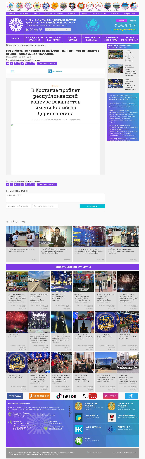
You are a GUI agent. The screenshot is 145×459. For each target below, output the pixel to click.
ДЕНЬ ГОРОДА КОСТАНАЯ (14, 336)
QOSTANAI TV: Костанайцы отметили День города (58, 297)
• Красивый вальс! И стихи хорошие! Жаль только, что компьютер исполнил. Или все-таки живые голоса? (123, 105)
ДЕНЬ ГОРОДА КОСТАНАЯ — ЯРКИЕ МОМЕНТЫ (83, 337)
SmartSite (131, 452)
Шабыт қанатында (99, 14)
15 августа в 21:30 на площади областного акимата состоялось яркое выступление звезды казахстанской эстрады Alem (61, 339)
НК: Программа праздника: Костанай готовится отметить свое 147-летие (106, 378)
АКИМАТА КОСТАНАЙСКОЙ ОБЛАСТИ (94, 406)
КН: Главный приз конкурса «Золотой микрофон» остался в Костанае (121, 251)
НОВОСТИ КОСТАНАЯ (125, 428)
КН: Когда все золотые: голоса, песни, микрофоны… (21, 250)
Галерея (84, 14)
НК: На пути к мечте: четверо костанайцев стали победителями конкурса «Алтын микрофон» (89, 251)
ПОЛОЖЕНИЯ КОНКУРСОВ (110, 38)
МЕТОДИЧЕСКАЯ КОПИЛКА (91, 38)
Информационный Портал (128, 416)
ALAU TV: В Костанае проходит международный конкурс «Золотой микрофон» (54, 251)
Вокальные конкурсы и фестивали (26, 45)
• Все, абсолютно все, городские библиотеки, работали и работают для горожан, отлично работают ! (123, 97)
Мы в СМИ (115, 14)
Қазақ (121, 21)
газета (93, 428)
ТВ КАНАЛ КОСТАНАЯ (92, 416)
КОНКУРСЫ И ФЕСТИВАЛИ (53, 38)
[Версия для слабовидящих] (40, 29)
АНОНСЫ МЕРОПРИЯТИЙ (129, 38)
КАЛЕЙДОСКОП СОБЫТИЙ (34, 38)
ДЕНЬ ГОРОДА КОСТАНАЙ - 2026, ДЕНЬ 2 (104, 337)
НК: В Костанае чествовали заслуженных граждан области (82, 378)
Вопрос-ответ (129, 14)
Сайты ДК (36, 14)
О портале (11, 14)
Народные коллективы (54, 14)
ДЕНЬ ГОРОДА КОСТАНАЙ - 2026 (15, 376)
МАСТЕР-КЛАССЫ (72, 38)
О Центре (24, 14)
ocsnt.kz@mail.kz (55, 429)
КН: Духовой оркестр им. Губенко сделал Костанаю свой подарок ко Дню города (61, 379)
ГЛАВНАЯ (15, 39)
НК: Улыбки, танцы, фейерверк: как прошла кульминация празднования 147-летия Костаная (128, 298)
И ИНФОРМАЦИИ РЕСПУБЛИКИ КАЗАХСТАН (126, 406)
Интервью (72, 14)
